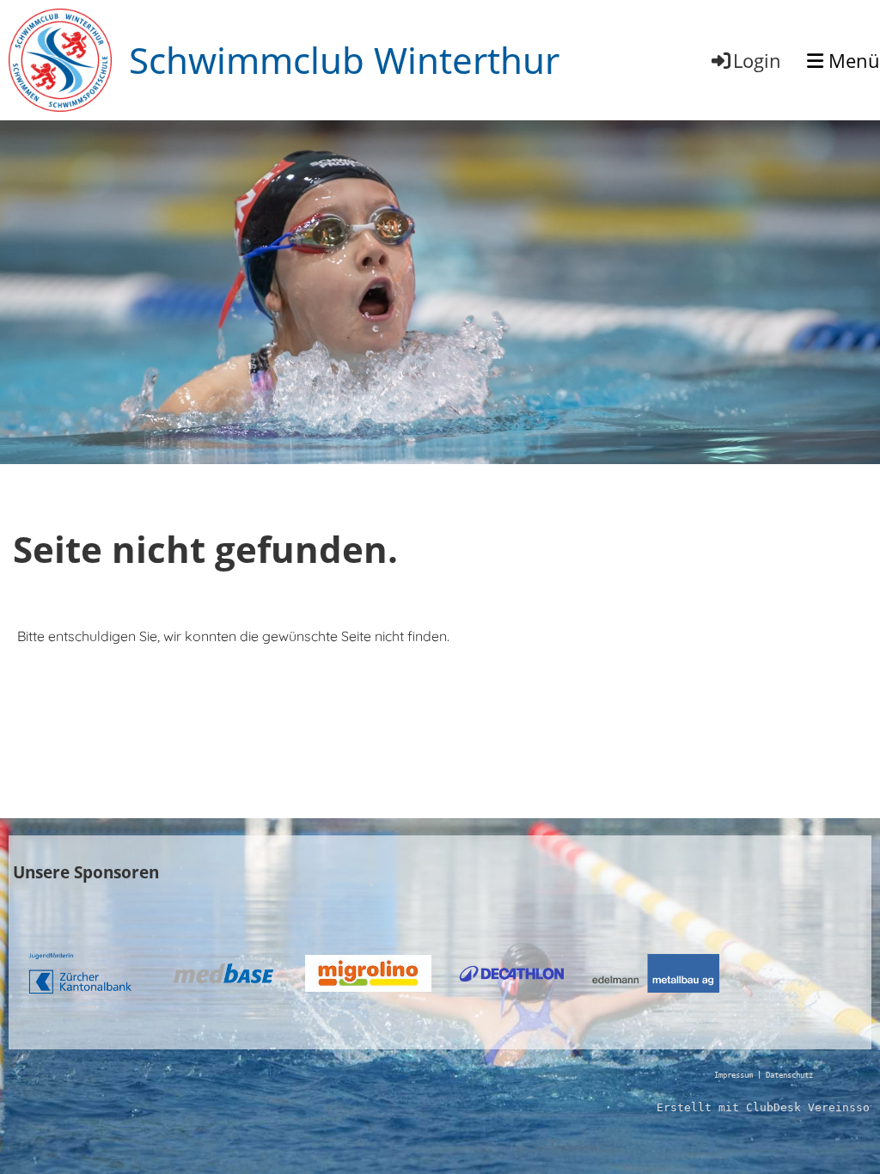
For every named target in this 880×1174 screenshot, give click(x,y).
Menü (851, 60)
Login (757, 60)
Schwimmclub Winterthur (344, 59)
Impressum (733, 1075)
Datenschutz (789, 1075)
